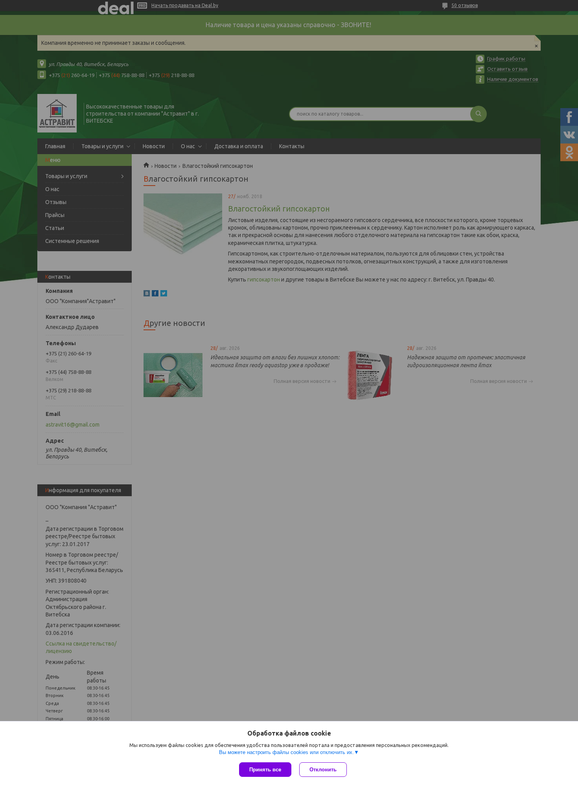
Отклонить (323, 770)
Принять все (265, 770)
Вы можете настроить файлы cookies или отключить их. (286, 752)
